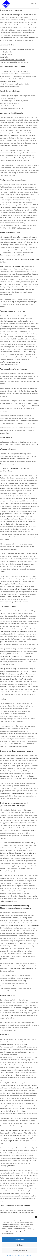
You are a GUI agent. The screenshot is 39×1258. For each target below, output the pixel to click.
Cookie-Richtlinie (11, 1255)
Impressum (29, 1255)
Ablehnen (19, 1245)
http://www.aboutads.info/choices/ (15, 586)
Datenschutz (21, 1255)
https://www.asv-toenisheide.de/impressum (14, 62)
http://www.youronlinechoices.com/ (16, 589)
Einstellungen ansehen (19, 1251)
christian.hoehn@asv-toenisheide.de (12, 60)
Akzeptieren (19, 1239)
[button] (36, 1217)
